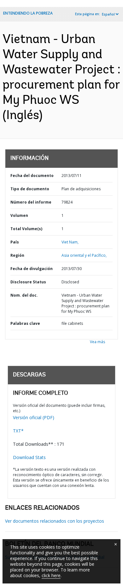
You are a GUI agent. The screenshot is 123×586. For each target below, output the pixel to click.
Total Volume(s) (26, 228)
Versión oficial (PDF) (33, 417)
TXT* (18, 431)
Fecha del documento (32, 175)
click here (51, 575)
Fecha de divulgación (31, 268)
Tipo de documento (29, 189)
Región (17, 255)
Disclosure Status (28, 282)
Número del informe (30, 202)
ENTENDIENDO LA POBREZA (28, 13)
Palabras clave (25, 323)
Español (108, 14)
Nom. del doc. (24, 295)
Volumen (19, 215)
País (14, 242)
